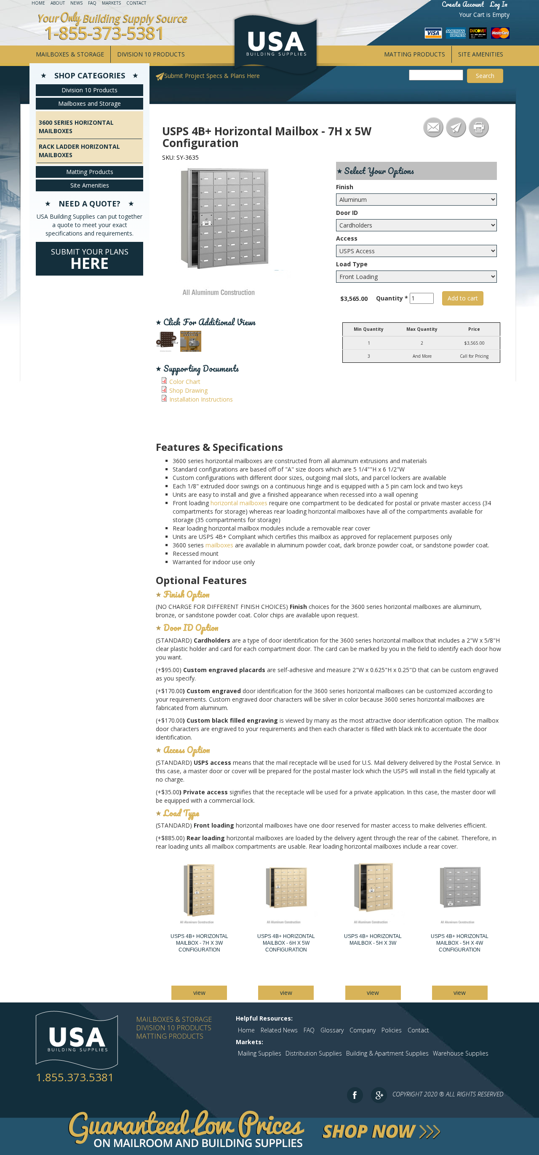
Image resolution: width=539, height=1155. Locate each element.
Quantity (392, 298)
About (58, 3)
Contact (136, 3)
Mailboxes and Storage (89, 103)
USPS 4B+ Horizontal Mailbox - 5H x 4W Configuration (459, 943)
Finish (344, 187)
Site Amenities (480, 54)
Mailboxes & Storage (70, 54)
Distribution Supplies (314, 1053)
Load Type (352, 264)
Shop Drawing (188, 390)
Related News (279, 1030)
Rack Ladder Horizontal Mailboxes (79, 150)
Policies (392, 1030)
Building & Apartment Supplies (387, 1053)
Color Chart (184, 382)
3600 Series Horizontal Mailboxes (76, 126)
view (199, 993)
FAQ (92, 3)
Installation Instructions (201, 399)
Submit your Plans (89, 260)
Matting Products (414, 54)
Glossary (332, 1030)
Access (347, 238)
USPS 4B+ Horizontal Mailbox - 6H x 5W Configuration (286, 943)
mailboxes (219, 545)
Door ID (347, 213)
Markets (111, 3)
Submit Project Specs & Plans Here (212, 76)
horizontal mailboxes (239, 503)
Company (363, 1030)
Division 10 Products (151, 54)
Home (38, 3)
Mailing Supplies (259, 1053)
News (76, 3)
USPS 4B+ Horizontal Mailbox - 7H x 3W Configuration (199, 943)
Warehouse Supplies (460, 1053)
